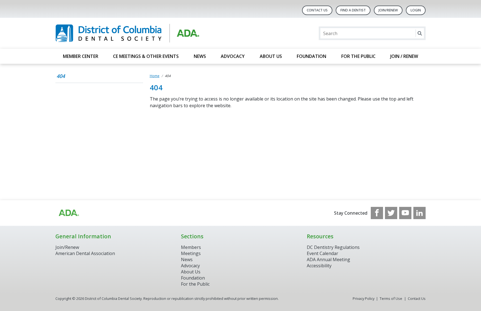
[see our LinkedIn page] (419, 213)
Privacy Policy (363, 298)
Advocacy (233, 56)
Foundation (311, 56)
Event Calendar (322, 253)
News (200, 56)
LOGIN (416, 10)
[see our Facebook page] (377, 213)
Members (191, 247)
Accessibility (319, 266)
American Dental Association (85, 253)
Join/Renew (388, 10)
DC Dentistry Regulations (333, 247)
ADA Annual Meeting (328, 259)
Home (154, 76)
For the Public (358, 56)
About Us (271, 56)
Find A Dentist (353, 10)
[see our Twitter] (391, 213)
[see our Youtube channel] (405, 213)
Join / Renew (404, 56)
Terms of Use (391, 298)
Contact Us (317, 10)
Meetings (191, 253)
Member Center (80, 56)
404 (61, 76)
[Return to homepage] (127, 33)
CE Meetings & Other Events (146, 56)
